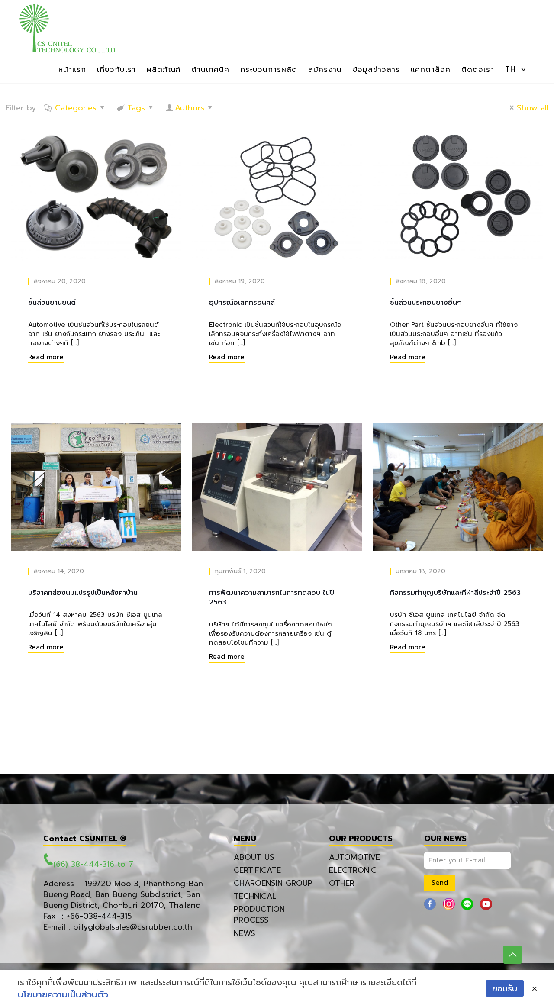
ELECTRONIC (353, 870)
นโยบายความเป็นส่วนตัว (63, 994)
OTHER (341, 883)
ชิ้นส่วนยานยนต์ (52, 302)
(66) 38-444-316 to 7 (93, 864)
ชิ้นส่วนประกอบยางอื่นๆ (426, 302)
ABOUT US (254, 857)
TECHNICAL (255, 896)
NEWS (244, 933)
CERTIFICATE (257, 870)
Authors (190, 108)
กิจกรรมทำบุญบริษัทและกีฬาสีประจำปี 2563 (455, 592)
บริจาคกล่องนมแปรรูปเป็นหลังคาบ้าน (83, 592)
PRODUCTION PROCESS (259, 914)
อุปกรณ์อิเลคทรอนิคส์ (242, 302)
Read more (46, 357)
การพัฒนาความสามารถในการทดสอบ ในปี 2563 (271, 597)
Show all (532, 108)
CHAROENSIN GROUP (273, 883)
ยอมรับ (504, 988)
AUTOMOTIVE (354, 857)
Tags (136, 108)
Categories (76, 108)
